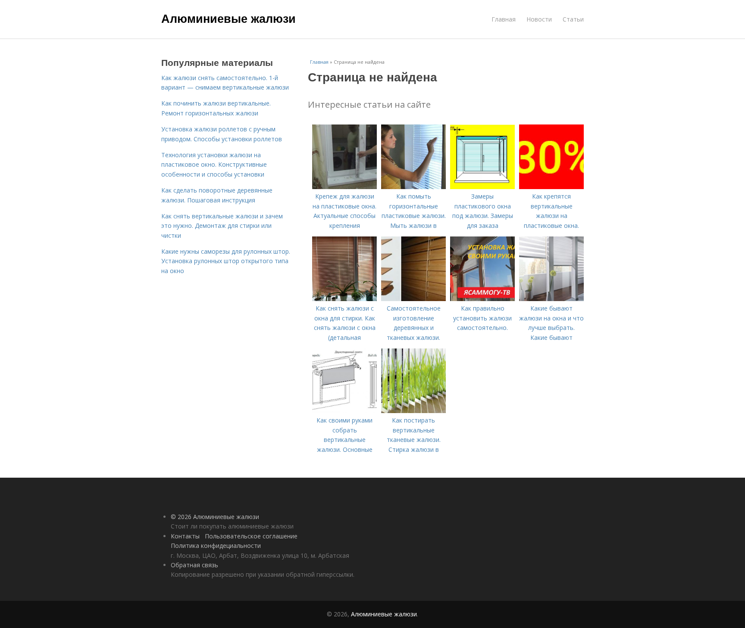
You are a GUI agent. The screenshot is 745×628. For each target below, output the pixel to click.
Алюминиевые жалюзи (228, 18)
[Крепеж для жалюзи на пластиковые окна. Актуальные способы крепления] (344, 187)
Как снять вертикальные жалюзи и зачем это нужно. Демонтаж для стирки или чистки (222, 225)
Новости (539, 19)
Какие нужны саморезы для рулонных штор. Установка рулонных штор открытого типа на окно (225, 261)
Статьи (573, 19)
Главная (503, 19)
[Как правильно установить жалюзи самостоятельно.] (482, 299)
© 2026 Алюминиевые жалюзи (215, 517)
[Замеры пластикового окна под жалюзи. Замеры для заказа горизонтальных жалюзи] (482, 187)
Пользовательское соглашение (251, 536)
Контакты (185, 536)
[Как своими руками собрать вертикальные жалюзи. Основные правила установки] (344, 411)
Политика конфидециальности (216, 545)
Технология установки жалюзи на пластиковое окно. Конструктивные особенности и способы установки (214, 164)
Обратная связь (194, 565)
